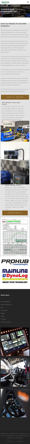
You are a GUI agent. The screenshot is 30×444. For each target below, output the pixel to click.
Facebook (10, 441)
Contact (2, 316)
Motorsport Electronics (6, 304)
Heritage (3, 313)
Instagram (20, 441)
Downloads (3, 319)
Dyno (2, 307)
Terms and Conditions (6, 322)
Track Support (4, 310)
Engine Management (5, 301)
